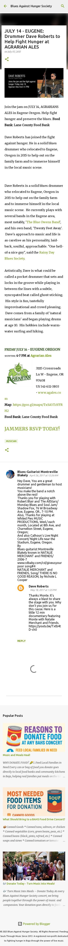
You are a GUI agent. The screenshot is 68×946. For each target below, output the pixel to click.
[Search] (62, 6)
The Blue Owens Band (43, 222)
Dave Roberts (39, 586)
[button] (7, 59)
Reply (21, 640)
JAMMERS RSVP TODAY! (32, 429)
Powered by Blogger (36, 924)
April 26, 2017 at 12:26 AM (43, 475)
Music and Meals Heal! (16, 755)
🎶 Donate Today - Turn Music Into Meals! (29, 883)
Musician (11, 441)
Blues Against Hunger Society (31, 6)
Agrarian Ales (41, 355)
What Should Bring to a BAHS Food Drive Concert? (34, 819)
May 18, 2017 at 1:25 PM (43, 590)
